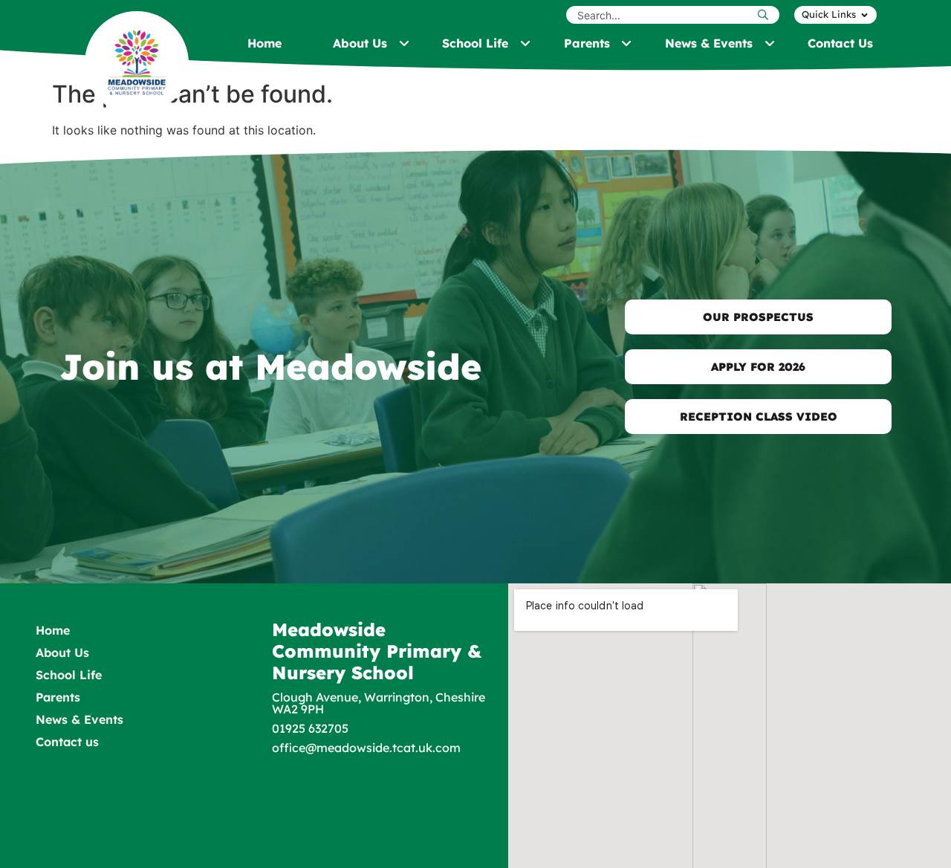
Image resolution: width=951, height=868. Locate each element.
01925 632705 (310, 728)
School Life (69, 674)
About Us (62, 652)
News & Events (79, 719)
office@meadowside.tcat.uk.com (366, 747)
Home (53, 630)
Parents (58, 697)
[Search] (766, 15)
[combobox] (660, 15)
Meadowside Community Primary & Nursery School (376, 651)
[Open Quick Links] (864, 14)
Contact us (67, 741)
